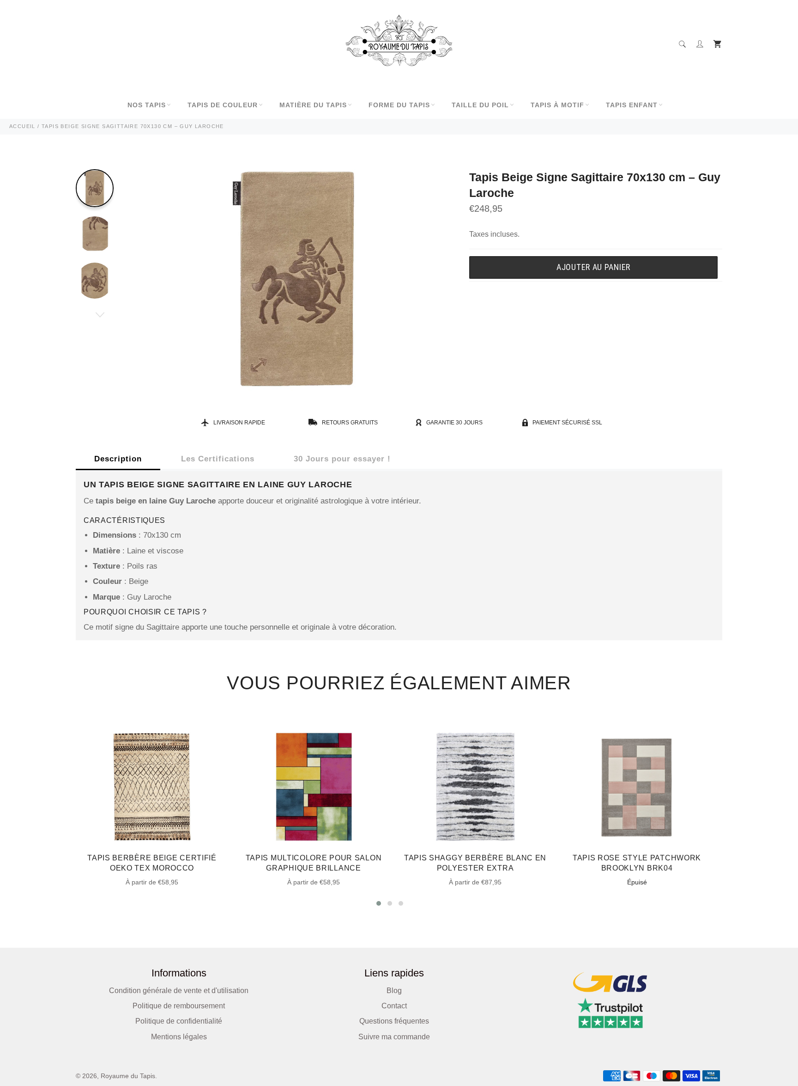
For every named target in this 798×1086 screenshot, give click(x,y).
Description (118, 458)
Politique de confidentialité (178, 1021)
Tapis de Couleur (222, 105)
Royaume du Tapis (128, 1076)
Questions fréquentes (394, 1021)
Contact (394, 1006)
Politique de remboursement (179, 1006)
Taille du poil (480, 105)
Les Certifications (217, 458)
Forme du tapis (399, 105)
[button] (378, 903)
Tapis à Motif (557, 105)
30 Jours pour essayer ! (342, 458)
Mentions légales (179, 1037)
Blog (394, 990)
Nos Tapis (146, 105)
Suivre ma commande (394, 1037)
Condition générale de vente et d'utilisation (178, 990)
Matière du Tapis (313, 105)
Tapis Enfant (632, 105)
